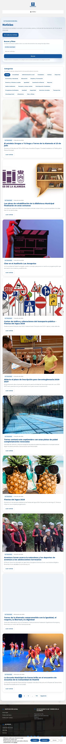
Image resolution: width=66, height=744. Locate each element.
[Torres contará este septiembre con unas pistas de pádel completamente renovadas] (33, 415)
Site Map (4, 730)
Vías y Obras (30, 94)
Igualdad (26, 82)
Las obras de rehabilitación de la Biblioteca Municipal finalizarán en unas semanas (29, 204)
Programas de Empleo (12, 90)
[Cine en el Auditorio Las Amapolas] (33, 239)
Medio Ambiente (10, 86)
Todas (7, 74)
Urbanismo (20, 94)
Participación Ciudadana (43, 86)
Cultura (49, 74)
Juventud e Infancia (38, 82)
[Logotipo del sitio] (33, 7)
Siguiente (43, 696)
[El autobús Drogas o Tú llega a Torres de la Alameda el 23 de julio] (33, 118)
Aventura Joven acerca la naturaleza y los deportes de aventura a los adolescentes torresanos (29, 558)
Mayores (49, 82)
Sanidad (24, 90)
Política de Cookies (7, 717)
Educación (24, 78)
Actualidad (15, 74)
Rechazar (44, 740)
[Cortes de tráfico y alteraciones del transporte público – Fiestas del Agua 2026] (33, 296)
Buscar (33, 56)
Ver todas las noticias (10, 35)
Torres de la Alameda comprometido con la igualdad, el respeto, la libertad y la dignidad (30, 618)
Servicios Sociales (44, 90)
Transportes (56, 90)
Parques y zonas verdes (25, 86)
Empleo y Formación (37, 78)
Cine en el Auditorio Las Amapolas (20, 263)
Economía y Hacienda (11, 78)
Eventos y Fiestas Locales (13, 82)
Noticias (4, 732)
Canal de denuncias (7, 727)
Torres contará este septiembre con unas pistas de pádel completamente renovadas (31, 440)
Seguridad (33, 90)
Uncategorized (9, 94)
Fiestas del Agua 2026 (14, 500)
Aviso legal (5, 712)
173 (37, 696)
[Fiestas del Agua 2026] (33, 475)
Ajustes (55, 740)
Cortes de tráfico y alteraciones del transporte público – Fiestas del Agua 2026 (30, 322)
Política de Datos (6, 715)
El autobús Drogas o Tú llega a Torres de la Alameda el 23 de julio (32, 144)
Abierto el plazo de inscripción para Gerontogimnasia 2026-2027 (32, 380)
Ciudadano (41, 74)
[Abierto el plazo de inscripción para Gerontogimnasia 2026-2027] (33, 355)
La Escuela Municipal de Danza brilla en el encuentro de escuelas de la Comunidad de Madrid (30, 679)
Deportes (57, 74)
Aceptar (35, 740)
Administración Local (28, 74)
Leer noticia (9, 154)
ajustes (15, 742)
